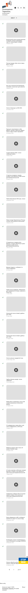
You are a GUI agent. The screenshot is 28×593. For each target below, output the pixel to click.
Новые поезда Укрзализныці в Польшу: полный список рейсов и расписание (15, 220)
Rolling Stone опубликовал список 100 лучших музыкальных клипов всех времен (15, 403)
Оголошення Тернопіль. (8, 588)
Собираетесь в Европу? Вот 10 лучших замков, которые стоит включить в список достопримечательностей (15, 495)
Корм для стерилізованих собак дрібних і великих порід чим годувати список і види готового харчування (15, 130)
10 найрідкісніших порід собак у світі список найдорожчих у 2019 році (15, 426)
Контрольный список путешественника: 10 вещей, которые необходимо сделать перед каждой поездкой (16, 41)
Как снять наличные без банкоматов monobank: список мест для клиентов (15, 86)
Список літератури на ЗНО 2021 (14, 108)
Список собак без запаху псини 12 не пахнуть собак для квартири (15, 563)
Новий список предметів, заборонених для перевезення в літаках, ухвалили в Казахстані (15, 291)
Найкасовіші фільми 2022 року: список (15, 198)
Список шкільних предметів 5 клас (14, 358)
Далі (19, 569)
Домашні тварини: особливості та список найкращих (14, 268)
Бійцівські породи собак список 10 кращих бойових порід (14, 448)
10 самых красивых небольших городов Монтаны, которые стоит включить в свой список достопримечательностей (16, 471)
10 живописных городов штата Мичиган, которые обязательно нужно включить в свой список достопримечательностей (15, 244)
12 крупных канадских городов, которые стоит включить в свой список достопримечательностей (15, 176)
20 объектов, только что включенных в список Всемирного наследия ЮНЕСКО (16, 540)
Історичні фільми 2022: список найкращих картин (13, 153)
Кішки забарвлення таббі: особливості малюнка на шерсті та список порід (15, 518)
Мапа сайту (3, 583)
